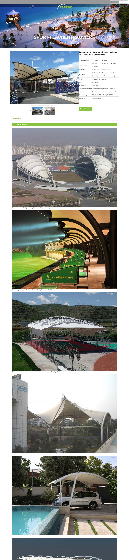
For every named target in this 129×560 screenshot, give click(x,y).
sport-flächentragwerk (72, 43)
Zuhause (52, 43)
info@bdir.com (123, 6)
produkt (60, 43)
